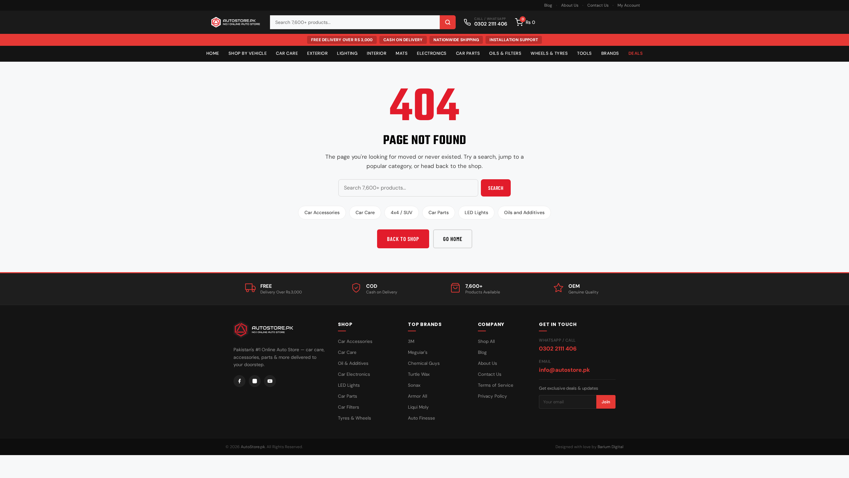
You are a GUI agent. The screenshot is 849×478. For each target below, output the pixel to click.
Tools (584, 53)
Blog (548, 5)
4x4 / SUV (402, 212)
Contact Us (598, 5)
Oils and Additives (524, 212)
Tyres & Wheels (354, 418)
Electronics (432, 53)
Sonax (414, 385)
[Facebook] (239, 381)
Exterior (317, 53)
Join (606, 402)
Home (212, 53)
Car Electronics (354, 374)
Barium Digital (610, 446)
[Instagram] (255, 381)
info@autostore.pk (564, 369)
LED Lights (476, 212)
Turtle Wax (419, 374)
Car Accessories (322, 212)
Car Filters (348, 407)
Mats (402, 53)
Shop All (486, 341)
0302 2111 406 (558, 348)
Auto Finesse (421, 418)
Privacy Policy (492, 396)
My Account (629, 5)
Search (495, 188)
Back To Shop (403, 238)
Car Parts (468, 53)
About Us (569, 5)
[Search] (448, 22)
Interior (376, 53)
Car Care (287, 53)
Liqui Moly (418, 407)
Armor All (417, 396)
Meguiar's (417, 352)
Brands (610, 53)
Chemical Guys (424, 363)
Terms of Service (495, 385)
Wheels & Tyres (549, 53)
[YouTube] (270, 381)
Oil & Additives (353, 363)
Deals (635, 53)
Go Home (452, 238)
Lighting (347, 53)
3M (411, 341)
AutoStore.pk (253, 446)
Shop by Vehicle (248, 53)
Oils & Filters (505, 53)
